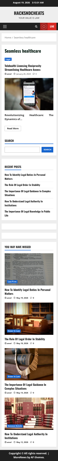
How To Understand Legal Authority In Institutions (26, 436)
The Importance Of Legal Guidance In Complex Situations (25, 386)
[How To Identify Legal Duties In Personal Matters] (29, 269)
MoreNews (20, 457)
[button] (5, 26)
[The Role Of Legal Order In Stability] (29, 319)
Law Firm (12, 281)
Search (9, 141)
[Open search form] (36, 26)
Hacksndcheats (29, 13)
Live (52, 26)
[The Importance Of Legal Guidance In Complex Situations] (29, 364)
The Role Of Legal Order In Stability (22, 185)
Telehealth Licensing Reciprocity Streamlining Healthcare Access (23, 68)
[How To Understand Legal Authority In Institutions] (29, 414)
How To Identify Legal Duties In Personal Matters (27, 292)
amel (9, 74)
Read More (14, 129)
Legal (8, 59)
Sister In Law (14, 331)
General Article (15, 426)
